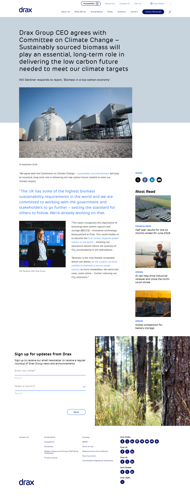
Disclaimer (48, 446)
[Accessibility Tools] (91, 3)
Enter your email (25, 370)
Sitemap (85, 437)
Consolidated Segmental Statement (97, 460)
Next (76, 412)
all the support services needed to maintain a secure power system (94, 265)
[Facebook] (145, 179)
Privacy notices (51, 458)
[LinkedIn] (152, 179)
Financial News (143, 226)
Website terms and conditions (95, 451)
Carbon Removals (153, 12)
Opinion (139, 272)
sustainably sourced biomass (93, 173)
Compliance (49, 442)
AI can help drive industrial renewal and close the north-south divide (152, 279)
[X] (137, 179)
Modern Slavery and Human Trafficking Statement (61, 452)
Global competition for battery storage (148, 326)
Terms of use (87, 446)
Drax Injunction (89, 456)
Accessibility (49, 437)
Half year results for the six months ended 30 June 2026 (152, 231)
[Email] (159, 179)
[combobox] (50, 388)
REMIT (85, 442)
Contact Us (24, 437)
